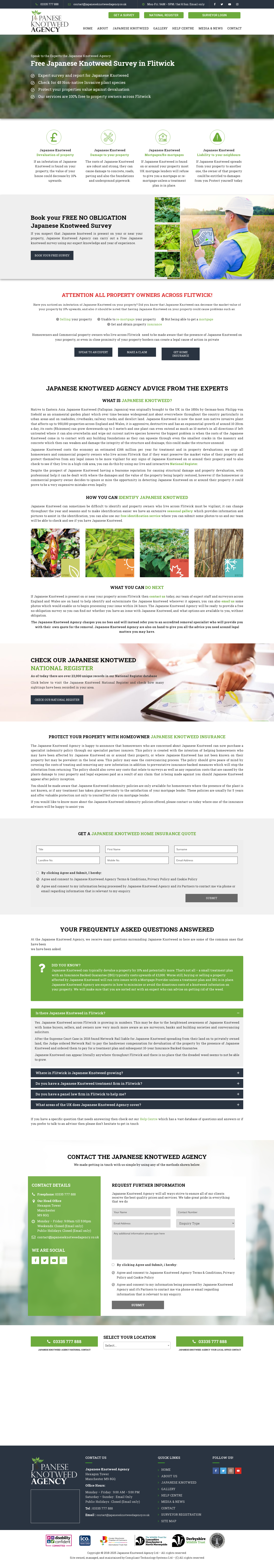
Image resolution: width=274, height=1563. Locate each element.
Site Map (168, 1521)
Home (88, 28)
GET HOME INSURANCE (180, 353)
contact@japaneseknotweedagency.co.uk (100, 4)
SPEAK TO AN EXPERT (93, 352)
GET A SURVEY (124, 15)
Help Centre (183, 28)
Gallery (160, 28)
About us (169, 1476)
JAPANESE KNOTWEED (131, 28)
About (102, 28)
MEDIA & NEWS (211, 28)
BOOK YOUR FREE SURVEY (52, 255)
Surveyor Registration (181, 1514)
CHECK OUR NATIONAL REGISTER (57, 700)
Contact (234, 28)
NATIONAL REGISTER (163, 15)
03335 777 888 (49, 4)
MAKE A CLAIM (137, 352)
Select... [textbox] (111, 1345)
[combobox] (137, 1345)
